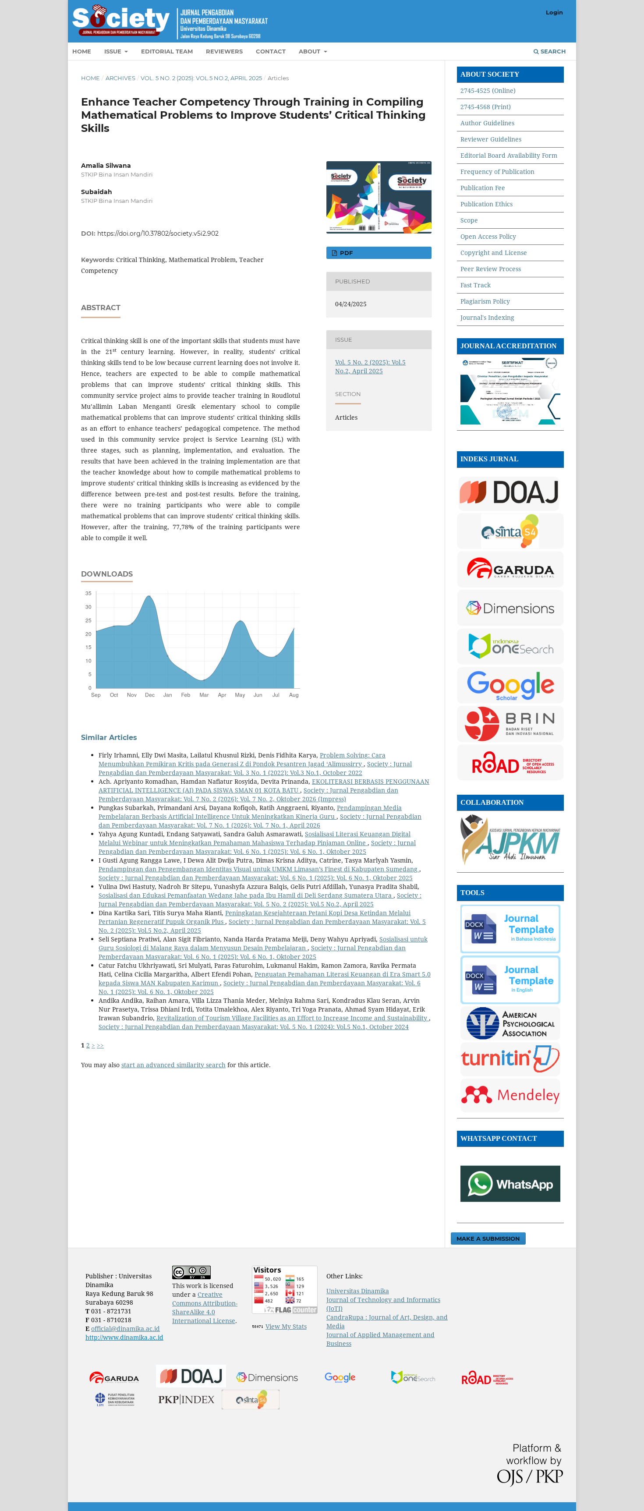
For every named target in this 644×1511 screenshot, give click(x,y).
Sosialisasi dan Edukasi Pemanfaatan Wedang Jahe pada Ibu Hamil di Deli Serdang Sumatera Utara (246, 895)
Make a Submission (488, 1238)
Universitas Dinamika (357, 1291)
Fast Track (475, 285)
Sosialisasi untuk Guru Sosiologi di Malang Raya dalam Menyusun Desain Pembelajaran (263, 943)
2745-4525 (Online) (488, 90)
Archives (120, 77)
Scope (469, 220)
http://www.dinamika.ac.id (124, 1337)
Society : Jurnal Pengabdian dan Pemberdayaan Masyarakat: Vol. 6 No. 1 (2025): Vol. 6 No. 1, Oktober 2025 (257, 847)
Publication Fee (482, 188)
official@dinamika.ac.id (125, 1328)
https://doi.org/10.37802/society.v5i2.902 (158, 233)
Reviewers (224, 51)
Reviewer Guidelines (490, 139)
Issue (113, 51)
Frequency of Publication (497, 171)
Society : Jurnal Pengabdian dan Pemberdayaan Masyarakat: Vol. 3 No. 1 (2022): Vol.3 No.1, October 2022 (255, 768)
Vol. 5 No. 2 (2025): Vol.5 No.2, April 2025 (201, 77)
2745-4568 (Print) (485, 107)
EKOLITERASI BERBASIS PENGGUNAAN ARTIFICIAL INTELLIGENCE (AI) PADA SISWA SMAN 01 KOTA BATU (264, 785)
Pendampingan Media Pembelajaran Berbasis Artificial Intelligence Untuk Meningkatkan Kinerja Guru (250, 812)
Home (81, 51)
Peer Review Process (490, 269)
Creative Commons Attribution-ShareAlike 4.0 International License (204, 1307)
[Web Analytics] (258, 1326)
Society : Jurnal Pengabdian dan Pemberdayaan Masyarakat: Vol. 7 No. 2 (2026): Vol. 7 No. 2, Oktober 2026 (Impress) (248, 794)
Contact (271, 51)
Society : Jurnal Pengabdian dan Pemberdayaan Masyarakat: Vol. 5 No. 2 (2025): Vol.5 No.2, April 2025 (260, 899)
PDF (345, 252)
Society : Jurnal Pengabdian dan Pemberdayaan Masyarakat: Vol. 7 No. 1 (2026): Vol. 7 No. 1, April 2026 (260, 820)
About (310, 51)
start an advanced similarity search (173, 1065)
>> (100, 1045)
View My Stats (286, 1326)
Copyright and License (493, 252)
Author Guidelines (487, 123)
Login (554, 12)
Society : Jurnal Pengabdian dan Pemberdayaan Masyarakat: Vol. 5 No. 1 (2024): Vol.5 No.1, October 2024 (254, 1027)
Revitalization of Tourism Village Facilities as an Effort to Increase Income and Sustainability (292, 1018)
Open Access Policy (488, 236)
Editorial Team (167, 51)
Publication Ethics (486, 204)
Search (552, 51)
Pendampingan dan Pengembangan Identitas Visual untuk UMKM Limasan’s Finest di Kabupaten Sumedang (259, 869)
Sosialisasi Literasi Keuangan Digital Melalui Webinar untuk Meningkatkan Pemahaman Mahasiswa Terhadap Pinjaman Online (254, 838)
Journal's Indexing (487, 317)
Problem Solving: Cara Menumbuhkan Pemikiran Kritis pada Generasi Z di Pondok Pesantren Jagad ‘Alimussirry (242, 759)
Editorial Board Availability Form (508, 155)
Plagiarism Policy (485, 301)
